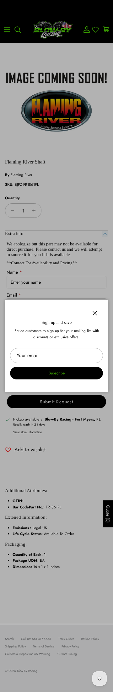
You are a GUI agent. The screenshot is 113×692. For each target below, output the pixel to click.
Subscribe (57, 373)
